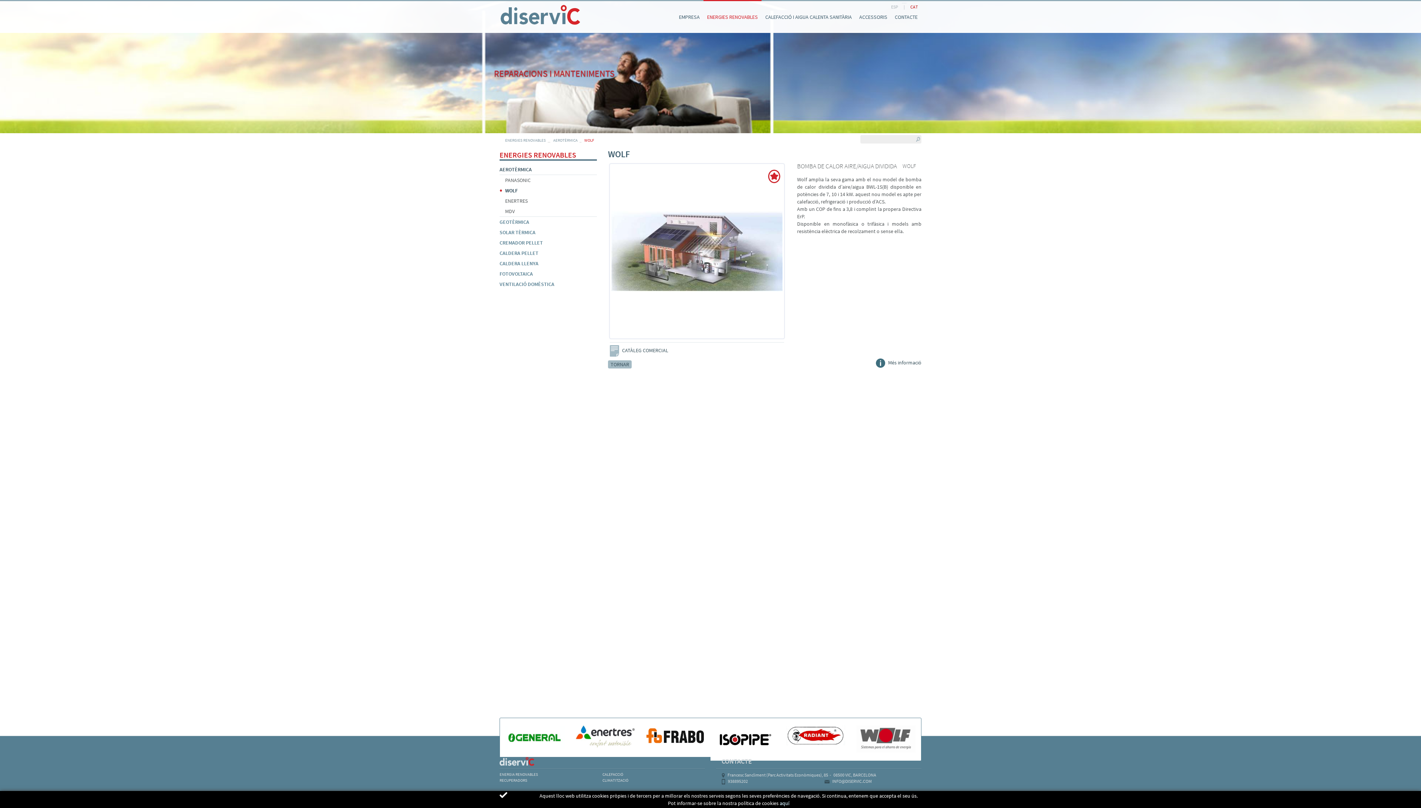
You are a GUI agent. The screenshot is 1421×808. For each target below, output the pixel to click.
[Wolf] (886, 739)
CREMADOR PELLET (521, 242)
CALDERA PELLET (519, 253)
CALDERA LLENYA (519, 263)
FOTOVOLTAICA (516, 273)
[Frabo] (675, 735)
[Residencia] (499, 6)
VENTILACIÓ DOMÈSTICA (527, 284)
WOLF (511, 190)
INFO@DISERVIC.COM (852, 781)
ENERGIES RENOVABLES (525, 140)
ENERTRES (516, 201)
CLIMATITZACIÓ (615, 780)
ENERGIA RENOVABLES (519, 774)
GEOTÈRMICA (514, 222)
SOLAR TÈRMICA (517, 232)
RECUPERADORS (513, 780)
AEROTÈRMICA (565, 140)
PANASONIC (518, 180)
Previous (610, 256)
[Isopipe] (745, 739)
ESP (894, 7)
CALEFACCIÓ (612, 774)
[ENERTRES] (605, 736)
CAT (914, 7)
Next (784, 256)
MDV (510, 211)
